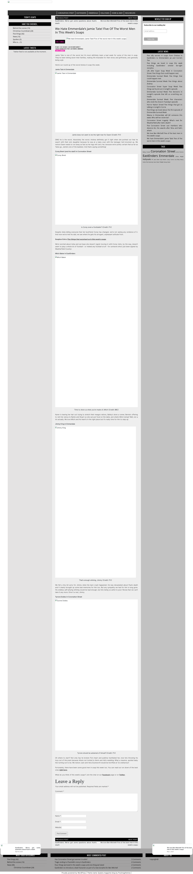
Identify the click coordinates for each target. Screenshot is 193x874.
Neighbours (130, 13)
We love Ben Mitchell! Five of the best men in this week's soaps (179, 848)
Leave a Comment (60, 50)
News (15, 36)
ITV (152, 159)
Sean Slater (156, 162)
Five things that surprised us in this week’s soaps (86, 239)
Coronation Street (66, 13)
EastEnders (81, 13)
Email (58, 822)
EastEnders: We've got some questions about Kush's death (27, 848)
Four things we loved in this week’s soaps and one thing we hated (79, 865)
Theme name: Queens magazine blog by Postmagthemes (108, 873)
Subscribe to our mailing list (154, 25)
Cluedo (148, 152)
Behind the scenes (20, 28)
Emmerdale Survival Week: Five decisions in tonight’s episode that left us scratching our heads (164, 94)
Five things (17, 34)
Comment (59, 791)
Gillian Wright (179, 156)
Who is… (16, 42)
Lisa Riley (177, 159)
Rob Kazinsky (149, 162)
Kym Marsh (163, 159)
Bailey (144, 152)
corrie (177, 152)
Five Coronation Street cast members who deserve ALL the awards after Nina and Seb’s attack (164, 128)
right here (63, 770)
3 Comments (136, 859)
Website (58, 827)
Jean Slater (157, 159)
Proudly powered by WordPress (74, 873)
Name (58, 816)
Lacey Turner (170, 159)
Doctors (181, 152)
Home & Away (117, 13)
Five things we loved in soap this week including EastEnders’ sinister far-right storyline (164, 65)
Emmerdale (93, 13)
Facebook (106, 775)
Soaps (161, 162)
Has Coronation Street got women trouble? (71, 859)
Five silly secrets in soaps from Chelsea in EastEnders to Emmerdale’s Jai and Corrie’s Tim (164, 57)
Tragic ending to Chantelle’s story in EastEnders (73, 862)
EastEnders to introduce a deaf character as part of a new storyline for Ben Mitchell (86, 868)
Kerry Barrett (77, 47)
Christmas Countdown (21, 31)
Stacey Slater (167, 162)
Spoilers (16, 39)
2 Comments (136, 862)
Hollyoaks (104, 13)
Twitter (122, 775)
